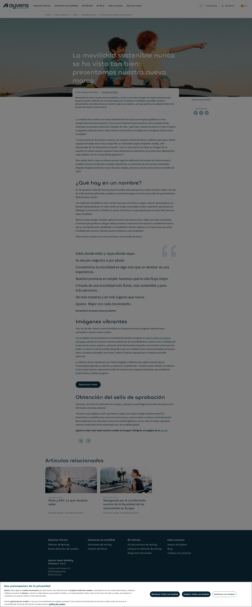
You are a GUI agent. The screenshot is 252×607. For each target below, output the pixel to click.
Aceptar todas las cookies (196, 594)
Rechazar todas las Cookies (165, 594)
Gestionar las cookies (224, 594)
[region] (126, 594)
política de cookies (57, 604)
